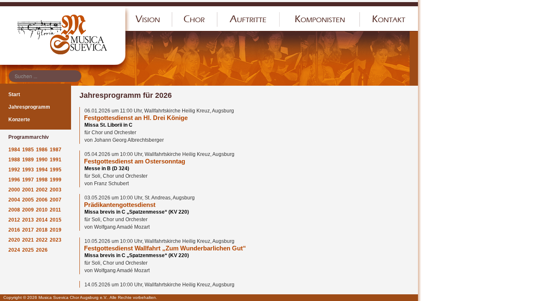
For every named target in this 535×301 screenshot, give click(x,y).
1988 (14, 160)
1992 (14, 170)
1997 (28, 180)
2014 (42, 220)
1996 (14, 180)
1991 (55, 160)
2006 (42, 200)
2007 (55, 200)
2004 (14, 200)
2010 (42, 210)
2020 (14, 240)
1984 (14, 150)
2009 (28, 210)
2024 (14, 250)
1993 (28, 170)
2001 (28, 190)
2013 (28, 220)
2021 (28, 240)
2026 (42, 250)
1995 (55, 170)
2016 (14, 230)
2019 (55, 230)
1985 (28, 150)
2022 (42, 240)
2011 (55, 210)
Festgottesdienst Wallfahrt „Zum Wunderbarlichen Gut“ (165, 248)
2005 (28, 200)
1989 (28, 160)
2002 (42, 190)
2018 (42, 230)
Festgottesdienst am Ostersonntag (134, 161)
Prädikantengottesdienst (119, 205)
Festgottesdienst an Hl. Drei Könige (136, 118)
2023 (55, 240)
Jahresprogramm (29, 107)
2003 (55, 190)
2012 (14, 220)
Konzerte (19, 119)
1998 (42, 180)
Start (14, 94)
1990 (42, 160)
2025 (28, 250)
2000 (14, 190)
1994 (42, 170)
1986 (42, 150)
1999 (55, 180)
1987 (55, 150)
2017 (28, 230)
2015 (55, 220)
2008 (14, 210)
